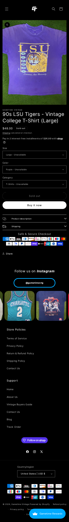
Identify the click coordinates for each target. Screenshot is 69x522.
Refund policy (59, 504)
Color (5, 162)
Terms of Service (17, 338)
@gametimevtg (34, 282)
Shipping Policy (16, 360)
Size (5, 148)
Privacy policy (17, 509)
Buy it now (34, 205)
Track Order (14, 426)
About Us (12, 396)
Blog (9, 419)
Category (8, 177)
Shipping (6, 133)
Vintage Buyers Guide (19, 404)
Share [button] (9, 253)
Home (10, 389)
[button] (6, 9)
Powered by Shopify (40, 504)
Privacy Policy (15, 345)
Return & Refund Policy (20, 353)
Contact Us (13, 368)
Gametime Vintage (20, 504)
